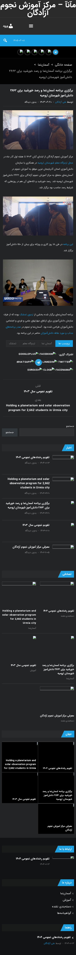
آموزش (33, 670)
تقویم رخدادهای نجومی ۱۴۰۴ (32, 457)
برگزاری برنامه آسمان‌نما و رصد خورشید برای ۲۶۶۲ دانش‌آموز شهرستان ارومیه (27, 505)
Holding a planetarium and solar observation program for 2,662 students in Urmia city (38, 408)
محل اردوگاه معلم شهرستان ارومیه (55, 163)
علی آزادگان (60, 102)
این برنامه (68, 244)
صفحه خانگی (63, 64)
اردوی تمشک (26, 315)
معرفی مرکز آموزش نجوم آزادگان (30, 547)
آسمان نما (47, 343)
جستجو (70, 426)
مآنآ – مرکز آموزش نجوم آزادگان (38, 9)
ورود (5, 26)
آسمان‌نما (43, 64)
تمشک (12, 343)
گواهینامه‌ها (64, 913)
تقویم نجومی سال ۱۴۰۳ (38, 391)
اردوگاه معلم (29, 343)
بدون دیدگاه (30, 102)
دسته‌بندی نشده (67, 616)
